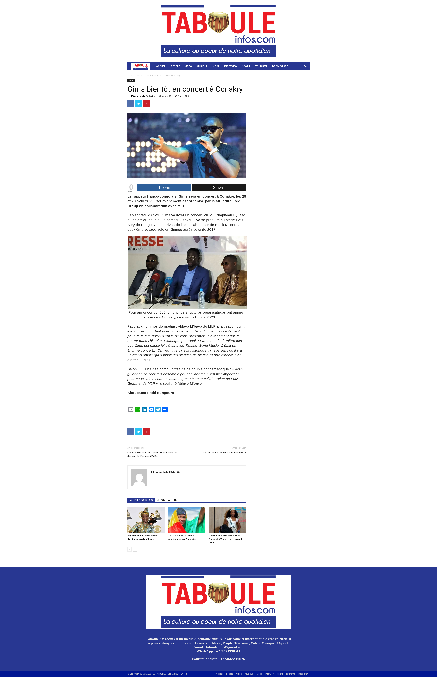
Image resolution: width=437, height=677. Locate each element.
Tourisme (261, 66)
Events (140, 75)
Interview (230, 66)
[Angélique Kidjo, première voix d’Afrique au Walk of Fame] (146, 520)
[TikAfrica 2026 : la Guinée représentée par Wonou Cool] (186, 520)
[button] (305, 66)
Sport (246, 66)
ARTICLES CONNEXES (141, 500)
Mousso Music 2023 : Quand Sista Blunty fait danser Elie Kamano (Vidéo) (152, 454)
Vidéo (188, 66)
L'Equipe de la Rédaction (143, 96)
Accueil (161, 66)
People (175, 66)
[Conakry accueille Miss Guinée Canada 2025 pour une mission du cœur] (227, 520)
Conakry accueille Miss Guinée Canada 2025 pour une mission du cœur (226, 539)
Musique (202, 66)
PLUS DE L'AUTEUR (167, 500)
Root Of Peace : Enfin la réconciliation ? (224, 452)
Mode (216, 66)
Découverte (280, 66)
